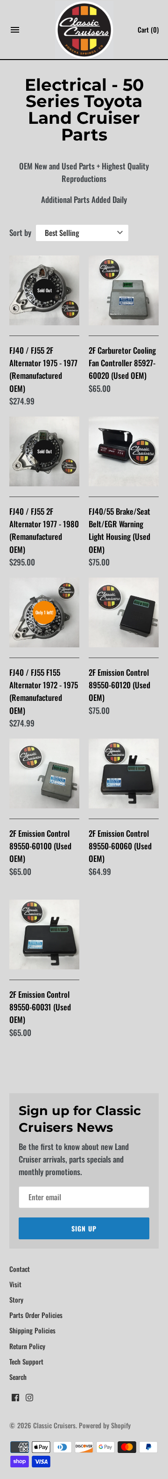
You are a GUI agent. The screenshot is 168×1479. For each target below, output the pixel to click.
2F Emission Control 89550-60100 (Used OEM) (40, 845)
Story (16, 1299)
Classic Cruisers (54, 1425)
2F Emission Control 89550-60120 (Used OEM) (119, 684)
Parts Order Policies (36, 1315)
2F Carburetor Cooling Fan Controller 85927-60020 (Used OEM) (122, 362)
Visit (15, 1284)
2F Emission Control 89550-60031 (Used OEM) (40, 1006)
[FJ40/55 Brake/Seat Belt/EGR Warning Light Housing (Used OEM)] (124, 451)
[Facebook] (15, 1399)
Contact (19, 1269)
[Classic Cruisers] (84, 30)
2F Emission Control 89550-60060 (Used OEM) (120, 845)
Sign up (84, 1228)
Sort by (20, 232)
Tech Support (26, 1361)
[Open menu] (15, 32)
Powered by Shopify (105, 1425)
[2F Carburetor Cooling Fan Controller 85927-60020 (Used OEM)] (124, 290)
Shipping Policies (32, 1330)
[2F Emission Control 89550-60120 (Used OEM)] (124, 612)
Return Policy (27, 1346)
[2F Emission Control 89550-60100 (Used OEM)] (44, 773)
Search (18, 1377)
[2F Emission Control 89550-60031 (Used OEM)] (44, 934)
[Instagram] (29, 1399)
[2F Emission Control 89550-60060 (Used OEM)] (124, 773)
